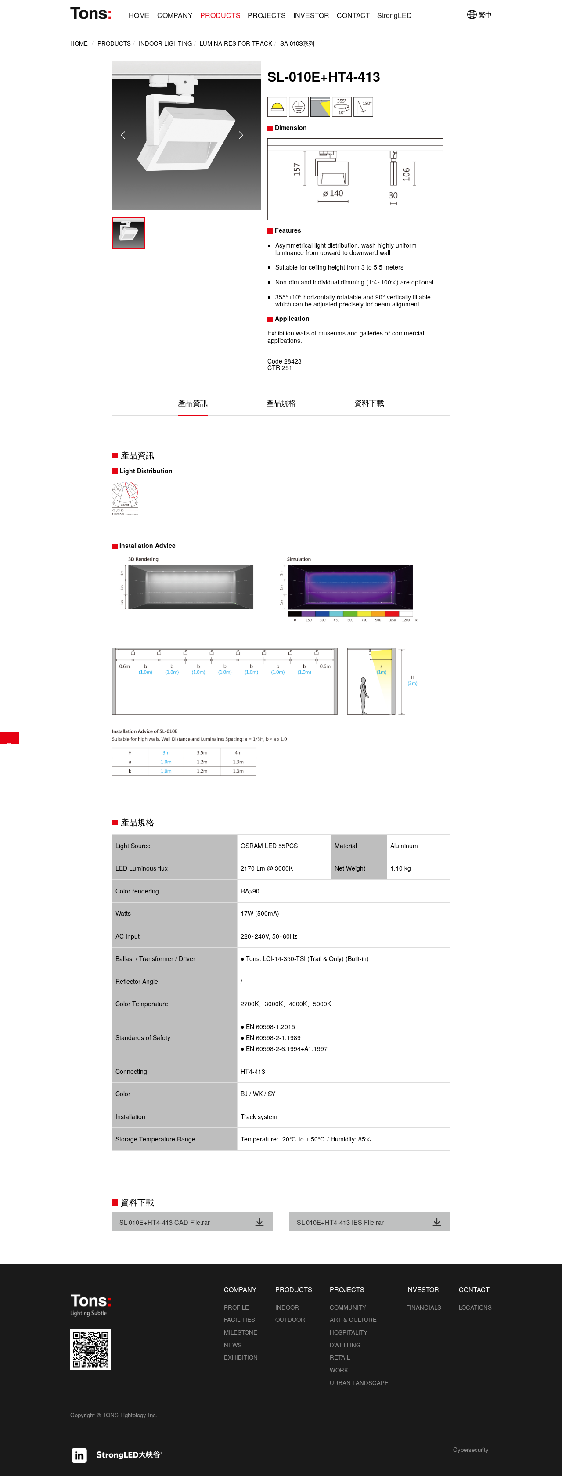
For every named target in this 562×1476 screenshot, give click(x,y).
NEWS (233, 1345)
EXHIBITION (241, 1357)
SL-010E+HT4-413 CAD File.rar (164, 1222)
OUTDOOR (290, 1319)
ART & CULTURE (353, 1319)
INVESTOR (311, 15)
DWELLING (345, 1345)
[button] (240, 135)
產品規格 (281, 403)
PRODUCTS (220, 15)
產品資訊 (193, 403)
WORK (339, 1370)
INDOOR (287, 1307)
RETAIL (340, 1357)
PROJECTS (267, 15)
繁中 (485, 14)
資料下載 (369, 403)
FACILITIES (239, 1319)
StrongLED (394, 15)
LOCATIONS (475, 1307)
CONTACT (353, 15)
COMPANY (175, 15)
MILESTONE (240, 1332)
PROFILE (236, 1307)
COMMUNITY (348, 1307)
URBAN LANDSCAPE (359, 1383)
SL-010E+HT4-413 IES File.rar (340, 1222)
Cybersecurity (471, 1450)
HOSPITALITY (348, 1332)
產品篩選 (9, 738)
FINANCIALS (423, 1307)
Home (79, 43)
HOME (139, 15)
